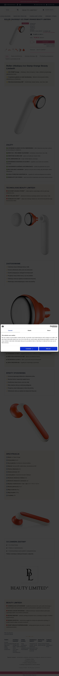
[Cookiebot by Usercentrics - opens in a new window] (51, 326)
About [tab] (48, 330)
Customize (28, 348)
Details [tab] (29, 330)
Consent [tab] (10, 330)
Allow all (48, 348)
